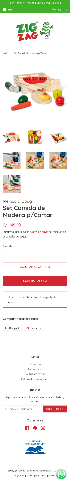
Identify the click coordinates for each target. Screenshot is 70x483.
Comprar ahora (35, 281)
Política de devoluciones (35, 379)
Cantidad (8, 246)
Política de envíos (35, 374)
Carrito (62, 9)
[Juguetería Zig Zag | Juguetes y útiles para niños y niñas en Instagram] (43, 428)
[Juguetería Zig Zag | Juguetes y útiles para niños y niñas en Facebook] (27, 428)
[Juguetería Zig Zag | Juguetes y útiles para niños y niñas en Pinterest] (35, 428)
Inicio (5, 53)
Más (10, 9)
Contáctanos (35, 369)
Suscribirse (55, 409)
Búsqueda (35, 364)
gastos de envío (39, 232)
